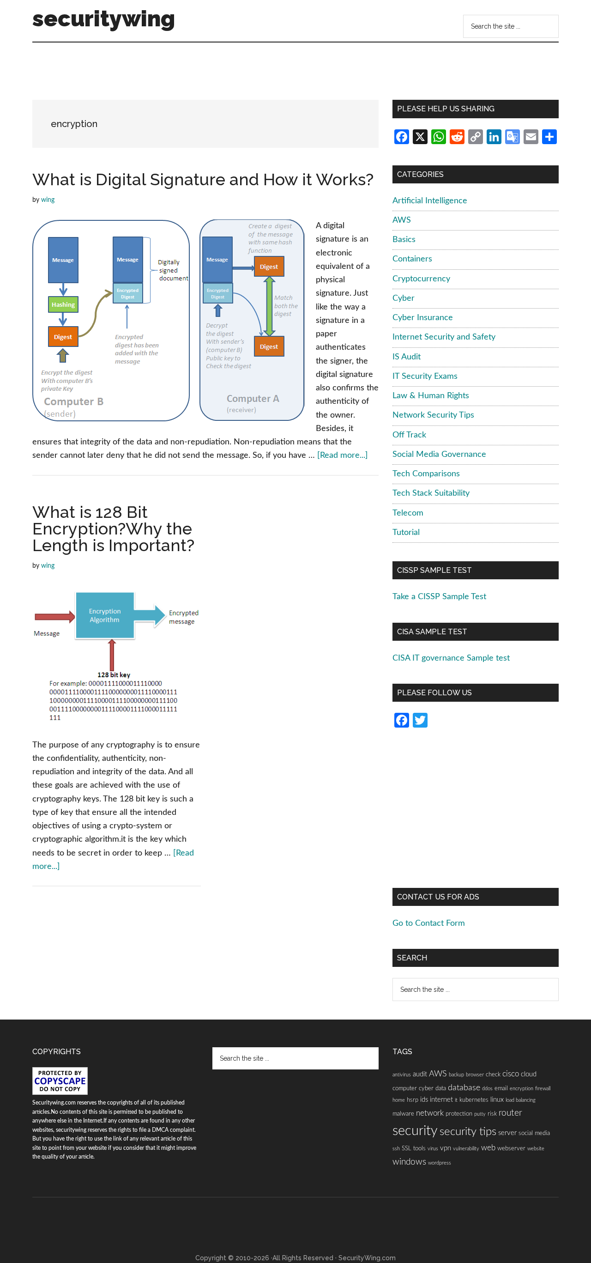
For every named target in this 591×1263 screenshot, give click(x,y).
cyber (426, 1088)
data (440, 1088)
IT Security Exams (425, 376)
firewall (542, 1088)
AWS (401, 220)
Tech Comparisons (426, 474)
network (430, 1113)
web (488, 1148)
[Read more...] (342, 455)
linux (497, 1099)
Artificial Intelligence (429, 201)
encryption (521, 1088)
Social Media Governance (439, 454)
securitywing (103, 18)
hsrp (412, 1100)
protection (459, 1114)
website (535, 1148)
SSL (406, 1148)
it (456, 1100)
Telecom (407, 513)
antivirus (401, 1074)
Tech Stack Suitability (431, 493)
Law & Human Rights (430, 396)
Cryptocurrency (421, 279)
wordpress (439, 1163)
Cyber (403, 298)
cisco (510, 1074)
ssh (396, 1148)
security (415, 1131)
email (501, 1088)
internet (441, 1099)
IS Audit (406, 357)
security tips (468, 1131)
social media (534, 1133)
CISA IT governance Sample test (451, 658)
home (398, 1100)
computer (404, 1088)
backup (456, 1074)
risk (492, 1114)
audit (420, 1074)
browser (475, 1074)
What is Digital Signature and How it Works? (203, 179)
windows (409, 1162)
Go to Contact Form (428, 923)
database (464, 1087)
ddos (487, 1088)
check (493, 1074)
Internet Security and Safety (443, 337)
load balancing (521, 1100)
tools (419, 1148)
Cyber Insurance (422, 318)
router (510, 1113)
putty (480, 1114)
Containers (412, 259)
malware (403, 1114)
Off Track (409, 435)
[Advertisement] (205, 74)
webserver (511, 1148)
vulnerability (466, 1148)
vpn (445, 1148)
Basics (404, 240)
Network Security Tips (433, 415)
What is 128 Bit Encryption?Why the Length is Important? (113, 528)
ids (424, 1099)
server (507, 1132)
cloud (529, 1074)
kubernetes (473, 1100)
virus (433, 1148)
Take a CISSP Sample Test (439, 597)
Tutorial (406, 532)
